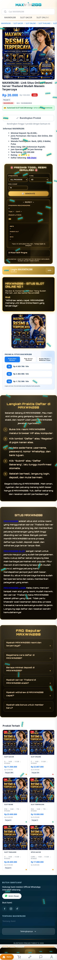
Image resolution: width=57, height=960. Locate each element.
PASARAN (13, 176)
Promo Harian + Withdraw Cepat (44, 359)
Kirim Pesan (14, 896)
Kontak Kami (8, 926)
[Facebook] (4, 909)
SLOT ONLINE (43, 17)
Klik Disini (31, 158)
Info (49, 270)
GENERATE (28, 194)
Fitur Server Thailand (28, 359)
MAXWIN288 (10, 17)
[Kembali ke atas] (52, 941)
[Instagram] (11, 909)
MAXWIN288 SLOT (14, 551)
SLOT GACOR (26, 17)
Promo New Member (12, 359)
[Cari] (5, 11)
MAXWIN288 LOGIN (15, 588)
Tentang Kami (8, 921)
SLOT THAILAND (44, 23)
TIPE (31, 176)
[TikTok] (17, 909)
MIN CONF (12, 184)
